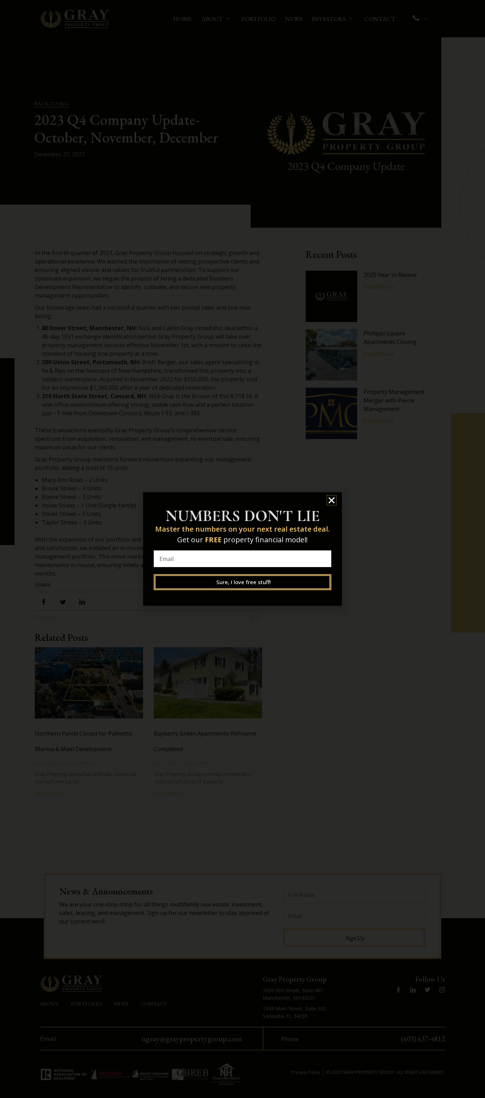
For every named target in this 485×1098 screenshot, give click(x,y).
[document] (242, 549)
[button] (331, 500)
